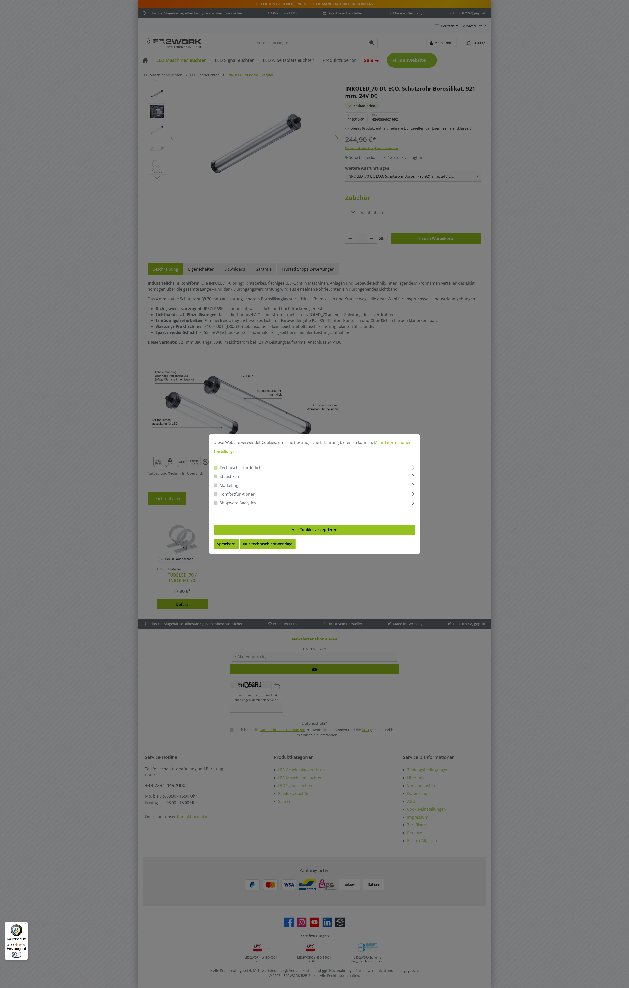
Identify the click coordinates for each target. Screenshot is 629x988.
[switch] (16, 955)
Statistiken (229, 476)
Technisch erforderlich (240, 467)
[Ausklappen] (413, 467)
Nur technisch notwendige (267, 544)
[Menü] (25, 925)
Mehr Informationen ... (394, 442)
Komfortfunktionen (237, 494)
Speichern (226, 544)
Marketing (229, 485)
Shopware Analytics (238, 503)
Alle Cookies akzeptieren (314, 529)
